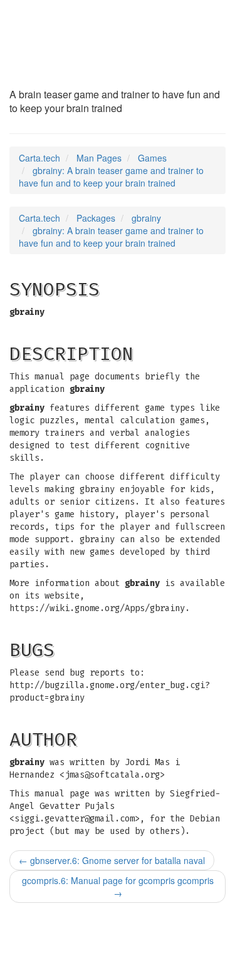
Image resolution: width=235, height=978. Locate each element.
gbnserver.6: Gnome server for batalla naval (112, 860)
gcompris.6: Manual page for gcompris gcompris (118, 886)
